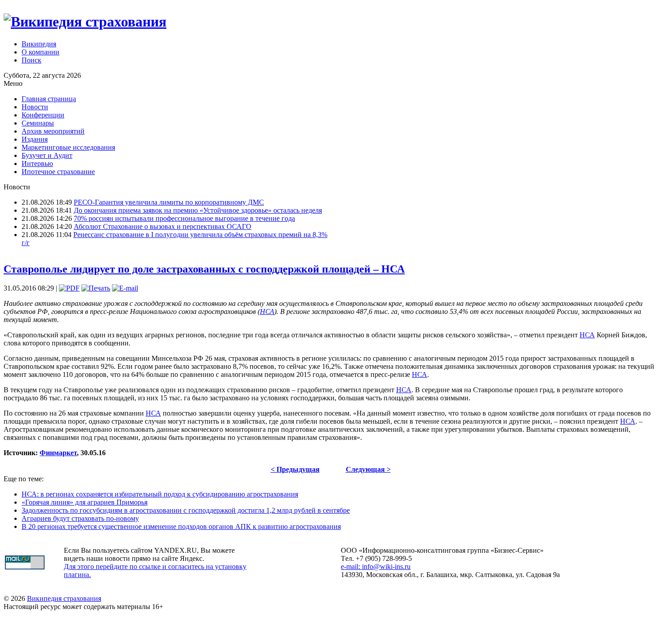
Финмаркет (58, 453)
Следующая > (368, 469)
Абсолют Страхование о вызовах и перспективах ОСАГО (162, 226)
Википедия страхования (64, 598)
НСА (267, 311)
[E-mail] (125, 288)
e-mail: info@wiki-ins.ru (376, 566)
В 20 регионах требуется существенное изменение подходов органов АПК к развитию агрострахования (181, 526)
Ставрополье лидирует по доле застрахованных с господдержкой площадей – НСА (204, 269)
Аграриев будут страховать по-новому (80, 518)
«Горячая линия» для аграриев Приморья (84, 502)
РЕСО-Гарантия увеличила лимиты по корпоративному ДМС (169, 202)
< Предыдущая (295, 469)
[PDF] (69, 288)
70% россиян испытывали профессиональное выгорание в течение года (184, 218)
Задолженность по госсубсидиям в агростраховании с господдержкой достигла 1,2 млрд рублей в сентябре (186, 510)
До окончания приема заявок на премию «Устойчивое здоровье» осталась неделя (198, 210)
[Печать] (95, 288)
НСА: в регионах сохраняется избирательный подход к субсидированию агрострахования (160, 494)
